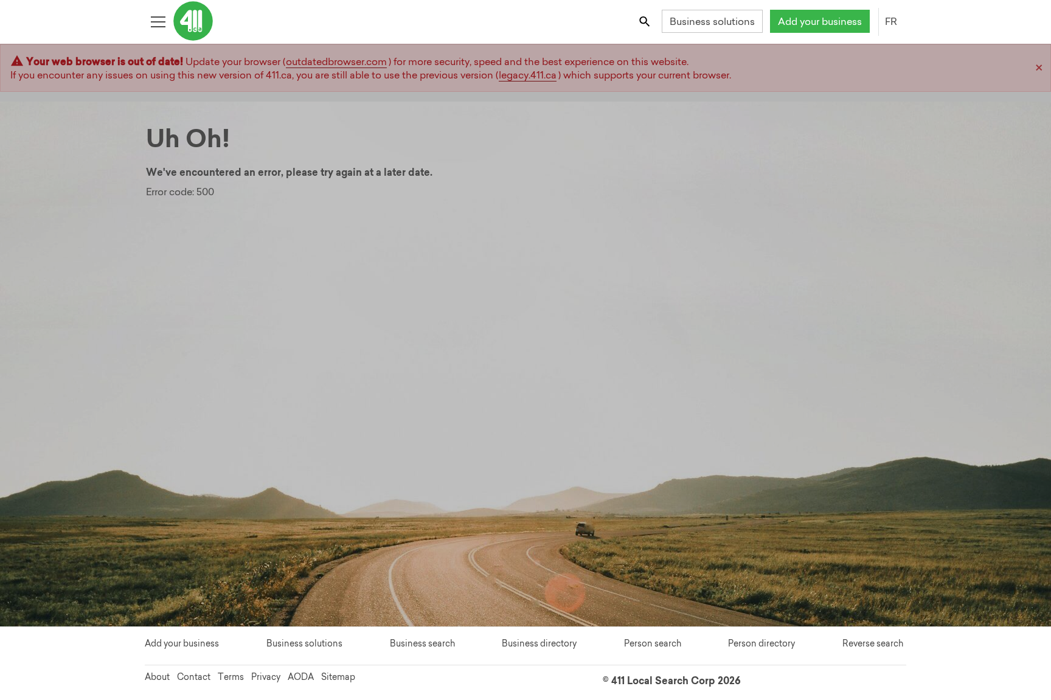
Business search (422, 643)
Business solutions (712, 21)
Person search (652, 643)
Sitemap (338, 676)
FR (891, 21)
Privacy (265, 676)
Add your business (820, 21)
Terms (231, 676)
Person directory (761, 643)
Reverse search (872, 643)
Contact (193, 676)
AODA (301, 676)
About (157, 676)
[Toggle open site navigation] (157, 21)
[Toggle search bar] (645, 21)
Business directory (539, 643)
